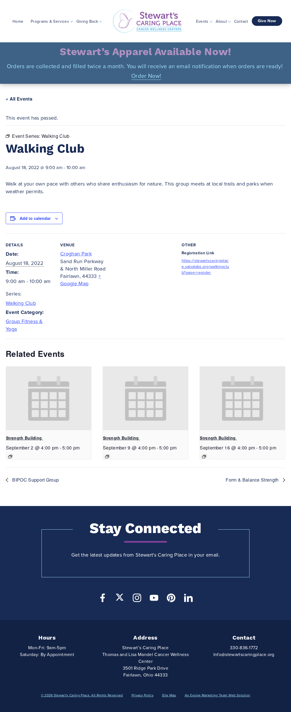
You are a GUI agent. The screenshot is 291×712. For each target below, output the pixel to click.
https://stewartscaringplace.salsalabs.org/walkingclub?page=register (205, 266)
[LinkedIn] (188, 599)
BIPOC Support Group (35, 479)
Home (18, 21)
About (221, 21)
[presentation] (48, 398)
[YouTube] (154, 599)
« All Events (19, 98)
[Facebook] (102, 599)
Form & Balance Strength (253, 479)
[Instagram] (137, 599)
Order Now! (146, 76)
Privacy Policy (142, 695)
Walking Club (21, 303)
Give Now (267, 20)
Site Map (169, 695)
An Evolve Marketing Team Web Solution (217, 695)
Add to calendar (35, 218)
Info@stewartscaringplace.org (244, 654)
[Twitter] (119, 597)
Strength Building (24, 438)
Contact (241, 21)
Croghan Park (76, 254)
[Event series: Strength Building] (10, 456)
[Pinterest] (171, 599)
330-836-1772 (244, 648)
